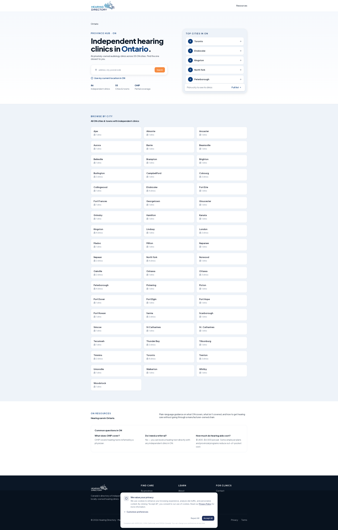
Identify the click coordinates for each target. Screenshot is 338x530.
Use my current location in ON (109, 78)
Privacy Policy (205, 504)
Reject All (195, 518)
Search (160, 70)
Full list (235, 87)
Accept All (208, 518)
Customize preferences (137, 512)
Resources (241, 5)
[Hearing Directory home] (103, 6)
